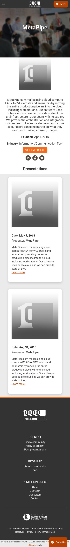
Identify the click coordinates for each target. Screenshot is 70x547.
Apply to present (35, 445)
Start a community (35, 466)
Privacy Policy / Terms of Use (40, 532)
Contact (35, 498)
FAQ (35, 470)
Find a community (35, 442)
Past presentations (35, 449)
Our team (35, 490)
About (35, 487)
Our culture (35, 494)
